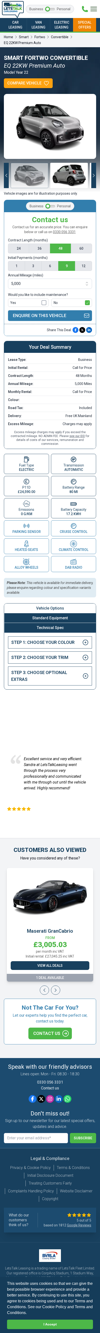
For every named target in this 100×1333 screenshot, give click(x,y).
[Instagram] (50, 1099)
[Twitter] (41, 1099)
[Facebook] (32, 1099)
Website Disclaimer (76, 1191)
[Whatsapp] (67, 1099)
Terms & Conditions (73, 1167)
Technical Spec (50, 627)
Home (8, 37)
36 (40, 248)
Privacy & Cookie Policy (30, 1167)
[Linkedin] (59, 1099)
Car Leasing (15, 24)
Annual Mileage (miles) (25, 275)
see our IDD (77, 436)
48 (60, 248)
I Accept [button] (50, 1324)
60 (81, 248)
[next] (55, 819)
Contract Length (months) (28, 240)
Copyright (50, 1198)
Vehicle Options (50, 608)
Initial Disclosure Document (50, 1175)
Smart (24, 37)
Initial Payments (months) (28, 258)
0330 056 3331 (64, 232)
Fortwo (39, 37)
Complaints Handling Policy (31, 1191)
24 (19, 248)
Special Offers (84, 24)
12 (83, 266)
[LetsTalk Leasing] (13, 9)
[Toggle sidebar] (93, 9)
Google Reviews (79, 1225)
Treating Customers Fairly (50, 1183)
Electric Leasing (61, 24)
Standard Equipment (50, 618)
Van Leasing (38, 24)
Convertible (59, 37)
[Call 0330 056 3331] (85, 9)
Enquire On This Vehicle (39, 315)
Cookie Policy (54, 1307)
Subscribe (83, 1138)
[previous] (44, 819)
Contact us (46, 1033)
